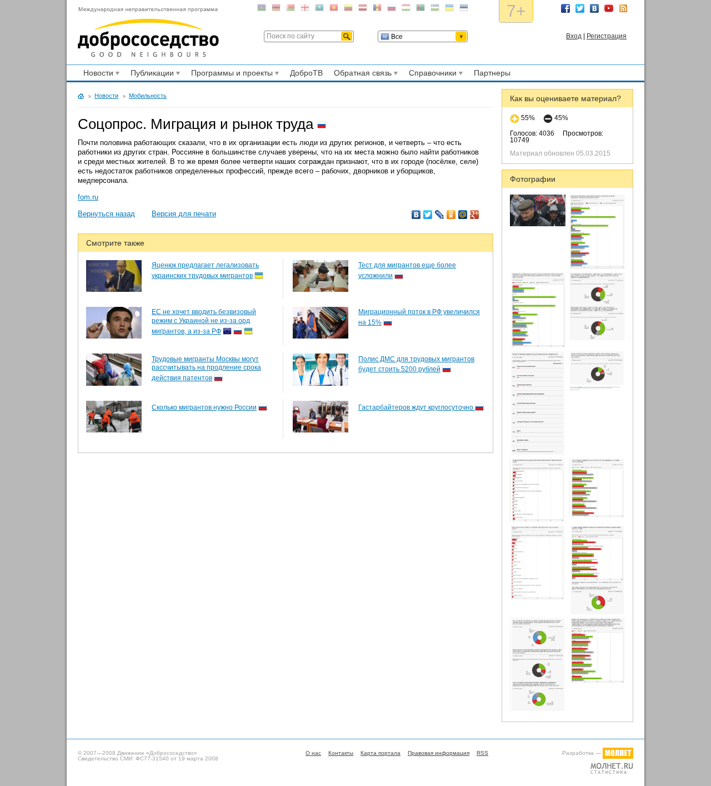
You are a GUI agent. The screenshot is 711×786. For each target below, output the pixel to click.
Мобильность (148, 95)
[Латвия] (362, 10)
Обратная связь (361, 74)
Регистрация (607, 36)
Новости (97, 74)
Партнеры (492, 72)
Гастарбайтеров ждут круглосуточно (416, 407)
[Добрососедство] (148, 32)
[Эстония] (463, 10)
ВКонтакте (594, 8)
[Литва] (348, 10)
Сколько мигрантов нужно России (204, 407)
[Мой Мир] (463, 214)
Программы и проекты (230, 74)
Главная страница (81, 96)
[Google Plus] (474, 214)
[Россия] (391, 10)
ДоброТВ (306, 72)
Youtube (608, 8)
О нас (313, 753)
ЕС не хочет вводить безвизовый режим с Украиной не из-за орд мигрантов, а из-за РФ (204, 321)
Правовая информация (438, 753)
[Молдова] (377, 10)
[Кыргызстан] (333, 10)
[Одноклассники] (451, 214)
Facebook (565, 8)
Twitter (579, 8)
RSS (623, 8)
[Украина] (449, 10)
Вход (574, 36)
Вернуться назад (106, 214)
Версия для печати (184, 214)
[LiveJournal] (439, 214)
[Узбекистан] (434, 10)
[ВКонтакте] (416, 214)
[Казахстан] (319, 10)
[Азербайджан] (261, 10)
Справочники (431, 74)
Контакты (340, 753)
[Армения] (276, 10)
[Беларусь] (290, 10)
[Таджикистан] (406, 10)
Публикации (150, 74)
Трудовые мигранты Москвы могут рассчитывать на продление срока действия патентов (206, 368)
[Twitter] (428, 214)
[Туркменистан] (420, 10)
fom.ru (88, 197)
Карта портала (380, 753)
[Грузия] (305, 10)
